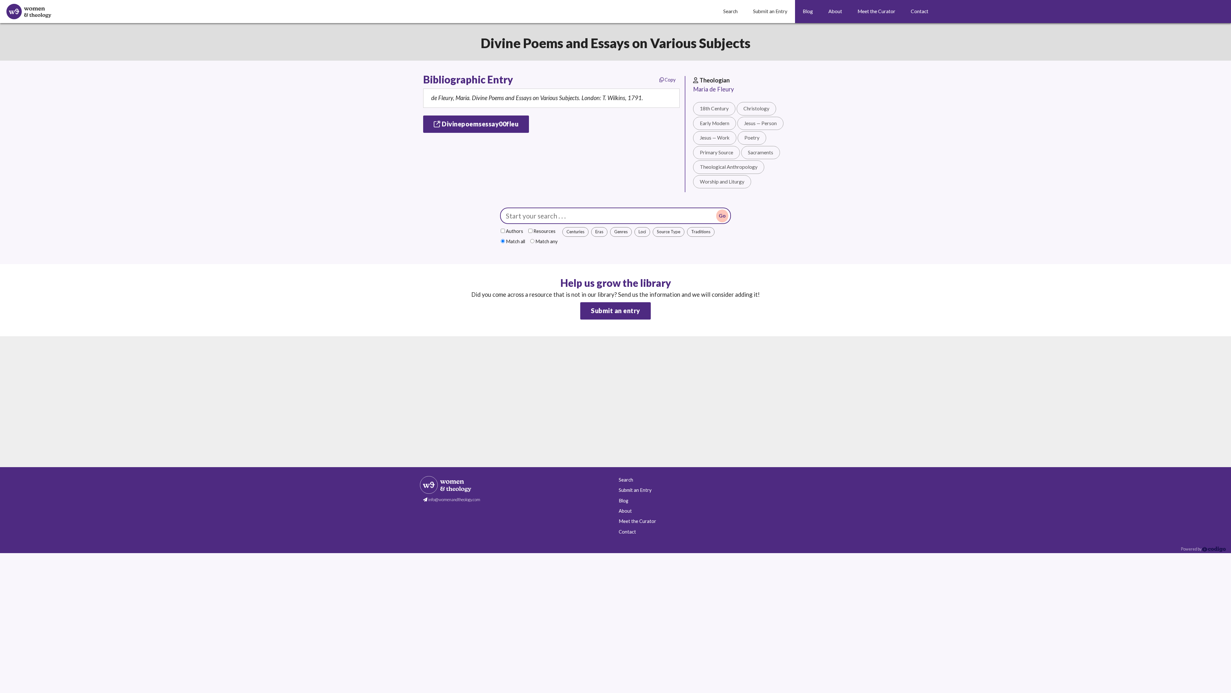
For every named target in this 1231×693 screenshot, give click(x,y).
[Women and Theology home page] (28, 11)
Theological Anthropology (729, 167)
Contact (627, 532)
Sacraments (760, 152)
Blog (623, 500)
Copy (669, 79)
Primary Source (716, 152)
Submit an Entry (635, 490)
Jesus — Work (715, 138)
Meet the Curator (637, 521)
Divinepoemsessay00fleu (479, 124)
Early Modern (714, 123)
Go (722, 215)
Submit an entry (615, 310)
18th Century (714, 108)
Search (626, 480)
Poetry (751, 138)
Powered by (1191, 549)
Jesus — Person (760, 123)
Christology (756, 108)
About (625, 511)
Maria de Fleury (713, 89)
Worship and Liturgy (722, 181)
